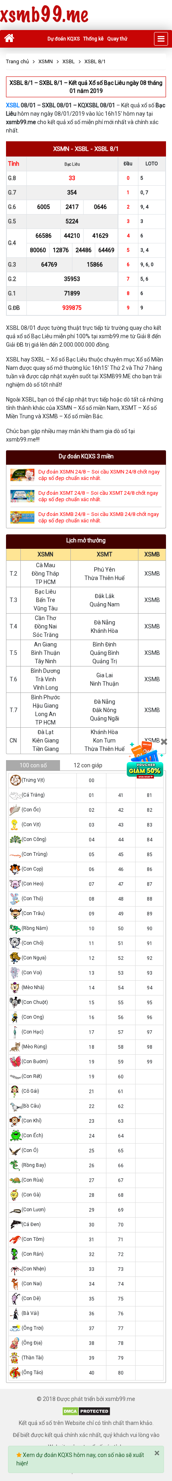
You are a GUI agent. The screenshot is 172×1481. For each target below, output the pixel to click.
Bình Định (104, 644)
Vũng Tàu (46, 608)
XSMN (45, 554)
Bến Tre (45, 600)
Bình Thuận (45, 653)
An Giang (45, 644)
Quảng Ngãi (104, 718)
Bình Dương (45, 671)
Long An (45, 714)
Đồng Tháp (45, 573)
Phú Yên (104, 569)
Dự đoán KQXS (64, 39)
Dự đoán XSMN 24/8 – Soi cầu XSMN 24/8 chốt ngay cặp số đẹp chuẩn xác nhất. (99, 475)
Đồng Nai (45, 626)
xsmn (61, 149)
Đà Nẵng (104, 622)
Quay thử (117, 39)
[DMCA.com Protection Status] (86, 1411)
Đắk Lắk (104, 596)
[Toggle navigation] (161, 39)
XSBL (13, 105)
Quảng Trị (104, 661)
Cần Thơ (45, 618)
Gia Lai (104, 675)
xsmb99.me (44, 15)
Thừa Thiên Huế (104, 578)
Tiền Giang (45, 749)
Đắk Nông (104, 710)
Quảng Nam (105, 604)
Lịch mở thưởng (86, 540)
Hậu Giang (45, 705)
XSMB (152, 554)
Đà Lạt (46, 732)
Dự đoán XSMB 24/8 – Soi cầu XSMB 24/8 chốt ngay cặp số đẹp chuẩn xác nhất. (98, 517)
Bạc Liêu (45, 591)
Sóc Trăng (45, 635)
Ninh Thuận (104, 683)
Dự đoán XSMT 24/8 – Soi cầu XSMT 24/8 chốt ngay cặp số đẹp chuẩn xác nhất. (98, 496)
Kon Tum (104, 740)
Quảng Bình (104, 653)
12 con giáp (88, 765)
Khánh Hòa (104, 631)
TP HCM (45, 582)
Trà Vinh (45, 679)
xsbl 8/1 (106, 149)
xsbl (82, 149)
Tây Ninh (45, 661)
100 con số (33, 765)
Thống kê (93, 39)
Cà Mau (45, 565)
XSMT (104, 554)
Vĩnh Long (45, 687)
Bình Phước (45, 697)
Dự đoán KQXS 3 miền (86, 456)
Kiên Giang (45, 740)
